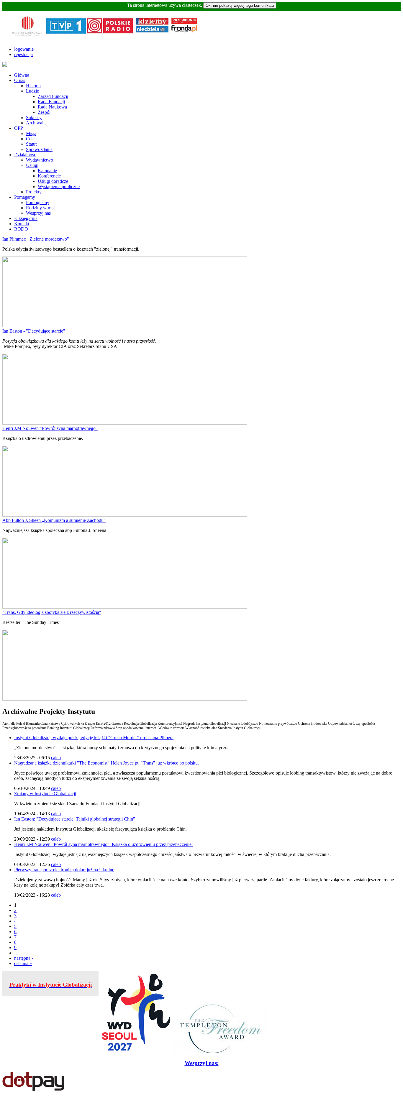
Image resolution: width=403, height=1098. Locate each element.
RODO (21, 228)
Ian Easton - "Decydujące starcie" (33, 330)
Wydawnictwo (39, 159)
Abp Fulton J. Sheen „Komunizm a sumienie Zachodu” (54, 520)
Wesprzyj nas (38, 213)
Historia (33, 85)
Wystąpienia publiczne (59, 186)
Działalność (25, 154)
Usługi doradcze (53, 181)
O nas (19, 80)
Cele (30, 138)
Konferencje (49, 175)
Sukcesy (34, 117)
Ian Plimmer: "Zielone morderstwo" (35, 238)
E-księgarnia (25, 218)
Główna (21, 75)
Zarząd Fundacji (53, 96)
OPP (18, 128)
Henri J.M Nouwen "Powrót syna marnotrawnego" (50, 428)
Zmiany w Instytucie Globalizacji (45, 793)
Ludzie (32, 90)
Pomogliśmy (37, 202)
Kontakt (21, 223)
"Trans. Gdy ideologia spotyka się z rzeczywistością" (51, 612)
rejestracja (23, 54)
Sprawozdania (39, 149)
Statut (31, 144)
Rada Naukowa (52, 106)
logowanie (24, 49)
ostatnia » (23, 963)
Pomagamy (24, 197)
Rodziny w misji (41, 207)
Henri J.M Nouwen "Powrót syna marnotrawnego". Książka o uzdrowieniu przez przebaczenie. (103, 844)
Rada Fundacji (51, 101)
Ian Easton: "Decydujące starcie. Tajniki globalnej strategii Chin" (74, 818)
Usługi (32, 165)
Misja (31, 133)
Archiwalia (36, 122)
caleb (56, 757)
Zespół (44, 112)
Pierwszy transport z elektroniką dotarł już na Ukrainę (64, 869)
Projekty (34, 191)
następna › (23, 958)
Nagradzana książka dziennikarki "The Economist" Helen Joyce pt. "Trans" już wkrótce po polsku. (106, 762)
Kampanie (47, 170)
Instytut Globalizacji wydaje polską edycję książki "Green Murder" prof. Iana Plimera (93, 737)
